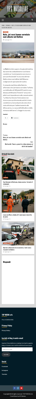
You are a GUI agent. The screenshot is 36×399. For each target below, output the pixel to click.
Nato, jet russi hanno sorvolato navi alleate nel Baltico (17, 137)
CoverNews (13, 396)
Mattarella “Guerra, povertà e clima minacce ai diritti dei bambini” (19, 144)
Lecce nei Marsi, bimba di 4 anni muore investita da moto (17, 216)
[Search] (32, 19)
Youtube (4, 374)
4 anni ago (7, 39)
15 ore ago (6, 219)
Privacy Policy (6, 330)
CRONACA (6, 32)
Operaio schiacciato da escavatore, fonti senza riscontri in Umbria (17, 249)
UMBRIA (10, 243)
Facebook (5, 366)
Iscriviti (6, 354)
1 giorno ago (6, 252)
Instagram (5, 370)
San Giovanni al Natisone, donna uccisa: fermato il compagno (18, 183)
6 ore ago (6, 186)
